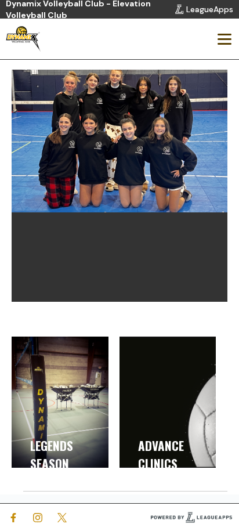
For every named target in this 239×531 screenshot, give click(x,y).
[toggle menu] (224, 39)
